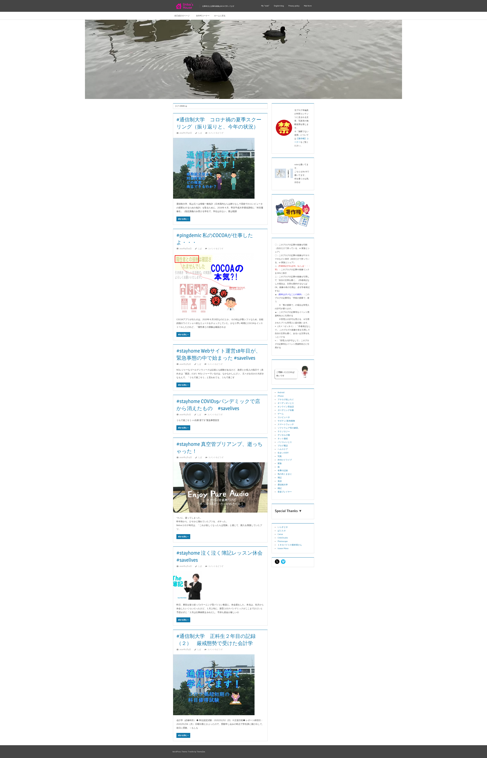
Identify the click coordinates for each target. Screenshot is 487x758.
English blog (279, 6)
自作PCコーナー (203, 15)
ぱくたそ (282, 530)
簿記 (280, 477)
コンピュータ (284, 417)
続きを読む (182, 219)
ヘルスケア (283, 449)
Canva (280, 534)
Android (281, 392)
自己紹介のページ (183, 15)
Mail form (308, 6)
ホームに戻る (219, 15)
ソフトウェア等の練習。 (289, 428)
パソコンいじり (285, 442)
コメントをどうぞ (215, 133)
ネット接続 (283, 438)
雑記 (280, 488)
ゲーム (281, 413)
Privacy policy (293, 6)
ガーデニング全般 (286, 410)
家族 (280, 463)
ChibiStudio (283, 537)
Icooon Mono (283, 548)
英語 (280, 481)
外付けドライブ (285, 459)
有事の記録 (283, 470)
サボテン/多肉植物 (286, 420)
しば (200, 133)
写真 (280, 456)
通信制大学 (283, 484)
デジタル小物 (284, 435)
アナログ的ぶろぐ (286, 399)
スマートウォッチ (286, 424)
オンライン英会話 (286, 406)
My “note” (265, 6)
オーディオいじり (286, 403)
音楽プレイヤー (285, 491)
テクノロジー (284, 431)
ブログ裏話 (283, 445)
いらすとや (283, 527)
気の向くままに (285, 474)
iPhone (281, 396)
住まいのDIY (283, 452)
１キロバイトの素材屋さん (290, 545)
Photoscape (283, 541)
